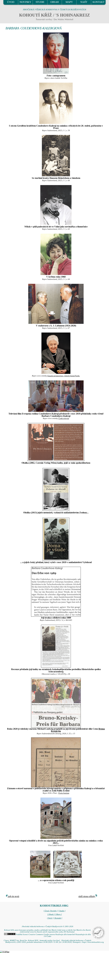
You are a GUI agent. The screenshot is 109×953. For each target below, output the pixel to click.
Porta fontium (63, 793)
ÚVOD (10, 2)
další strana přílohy (86, 896)
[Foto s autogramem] (56, 53)
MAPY (69, 2)
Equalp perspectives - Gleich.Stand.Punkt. (63, 376)
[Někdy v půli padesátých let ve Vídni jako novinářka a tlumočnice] (56, 205)
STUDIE (40, 2)
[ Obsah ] (51, 914)
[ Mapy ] (58, 914)
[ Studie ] (61, 911)
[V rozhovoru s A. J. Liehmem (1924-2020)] (56, 304)
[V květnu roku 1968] (56, 254)
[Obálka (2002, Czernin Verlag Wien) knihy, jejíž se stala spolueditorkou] (56, 442)
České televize (63, 418)
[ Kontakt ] (58, 918)
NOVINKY (25, 2)
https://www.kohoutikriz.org (93, 942)
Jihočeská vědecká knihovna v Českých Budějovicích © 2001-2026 (47, 926)
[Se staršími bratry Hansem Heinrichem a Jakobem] (56, 155)
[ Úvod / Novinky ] (51, 911)
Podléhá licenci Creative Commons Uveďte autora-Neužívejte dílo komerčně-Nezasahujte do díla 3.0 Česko (53, 935)
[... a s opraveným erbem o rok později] (40, 864)
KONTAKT (98, 2)
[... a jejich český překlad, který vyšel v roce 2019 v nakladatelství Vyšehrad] (56, 539)
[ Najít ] (50, 918)
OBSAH (54, 2)
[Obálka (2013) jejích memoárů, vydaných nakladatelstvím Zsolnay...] (56, 489)
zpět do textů (13, 896)
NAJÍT (83, 2)
